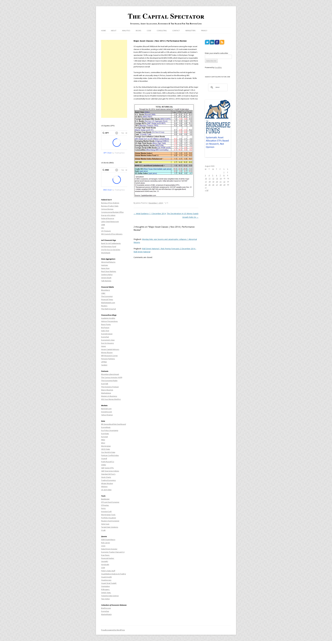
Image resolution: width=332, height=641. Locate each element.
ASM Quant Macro (108, 539)
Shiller (103, 465)
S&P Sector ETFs (107, 468)
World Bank (105, 253)
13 (217, 178)
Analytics (126, 30)
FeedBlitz (218, 67)
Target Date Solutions (109, 527)
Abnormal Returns (108, 262)
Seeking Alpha (106, 274)
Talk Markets (106, 281)
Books (138, 30)
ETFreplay (105, 505)
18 (209, 181)
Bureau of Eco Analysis (110, 203)
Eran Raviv (105, 555)
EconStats (105, 433)
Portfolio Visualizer (108, 518)
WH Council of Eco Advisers (111, 234)
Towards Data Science (110, 595)
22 (224, 181)
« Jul (206, 190)
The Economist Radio (109, 380)
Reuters (104, 306)
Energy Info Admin (108, 215)
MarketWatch (106, 614)
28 (221, 185)
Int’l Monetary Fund (108, 246)
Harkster (104, 265)
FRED (103, 440)
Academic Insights (108, 318)
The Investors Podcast (110, 387)
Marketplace (106, 393)
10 (206, 178)
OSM (103, 567)
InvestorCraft (106, 511)
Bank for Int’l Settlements (111, 243)
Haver (103, 346)
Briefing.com (106, 608)
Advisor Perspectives (109, 321)
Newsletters (190, 30)
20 (217, 181)
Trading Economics (108, 480)
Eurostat (104, 436)
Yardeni (104, 365)
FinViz (103, 508)
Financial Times (107, 299)
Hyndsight (105, 564)
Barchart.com (106, 408)
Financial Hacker (107, 558)
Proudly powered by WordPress (113, 630)
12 (213, 178)
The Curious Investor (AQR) (111, 377)
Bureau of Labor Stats (109, 206)
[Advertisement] (114, 79)
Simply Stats (106, 592)
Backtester (105, 499)
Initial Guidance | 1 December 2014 (150, 213)
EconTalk (104, 383)
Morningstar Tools (108, 514)
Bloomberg (105, 290)
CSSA (103, 546)
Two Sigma (105, 599)
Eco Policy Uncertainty (109, 430)
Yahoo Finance (107, 415)
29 (224, 185)
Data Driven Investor (109, 549)
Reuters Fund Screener (110, 521)
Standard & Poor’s (108, 474)
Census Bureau (107, 209)
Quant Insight (106, 577)
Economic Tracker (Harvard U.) (113, 552)
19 (213, 181)
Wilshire (104, 486)
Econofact (105, 337)
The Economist (107, 296)
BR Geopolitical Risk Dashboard (113, 424)
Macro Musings (107, 390)
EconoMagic (105, 427)
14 (221, 178)
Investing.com (106, 412)
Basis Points (106, 324)
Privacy (204, 30)
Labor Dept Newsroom (110, 221)
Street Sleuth (106, 277)
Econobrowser (107, 334)
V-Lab (103, 530)
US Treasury (106, 231)
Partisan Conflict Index (110, 455)
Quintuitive (105, 586)
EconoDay (105, 611)
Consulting (162, 30)
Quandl (104, 458)
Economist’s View (108, 340)
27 (217, 185)
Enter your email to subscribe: (216, 53)
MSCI (103, 443)
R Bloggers (105, 589)
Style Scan (105, 524)
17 (206, 181)
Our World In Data (108, 452)
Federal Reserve (107, 218)
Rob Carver (105, 542)
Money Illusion (107, 352)
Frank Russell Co (107, 461)
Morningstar (106, 446)
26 (213, 185)
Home (103, 30)
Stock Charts (106, 477)
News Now (105, 268)
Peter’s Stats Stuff (108, 571)
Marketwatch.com (108, 302)
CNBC (103, 293)
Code (149, 30)
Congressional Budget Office (112, 212)
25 (209, 185)
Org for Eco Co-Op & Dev (110, 249)
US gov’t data (106, 489)
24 (206, 185)
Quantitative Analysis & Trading (113, 574)
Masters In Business (109, 396)
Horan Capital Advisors (110, 349)
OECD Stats (105, 449)
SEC (102, 228)
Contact (176, 30)
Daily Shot (105, 330)
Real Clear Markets (108, 271)
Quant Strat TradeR (109, 583)
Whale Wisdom (107, 483)
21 (221, 181)
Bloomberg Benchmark (110, 374)
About (113, 30)
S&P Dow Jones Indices (110, 471)
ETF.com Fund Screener (110, 502)
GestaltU (104, 561)
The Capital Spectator (166, 16)
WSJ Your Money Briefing (110, 399)
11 (209, 178)
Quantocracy (106, 580)
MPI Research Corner (109, 355)
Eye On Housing (107, 343)
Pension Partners (108, 359)
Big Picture (105, 327)
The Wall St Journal (108, 309)
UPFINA (104, 362)
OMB (103, 224)
